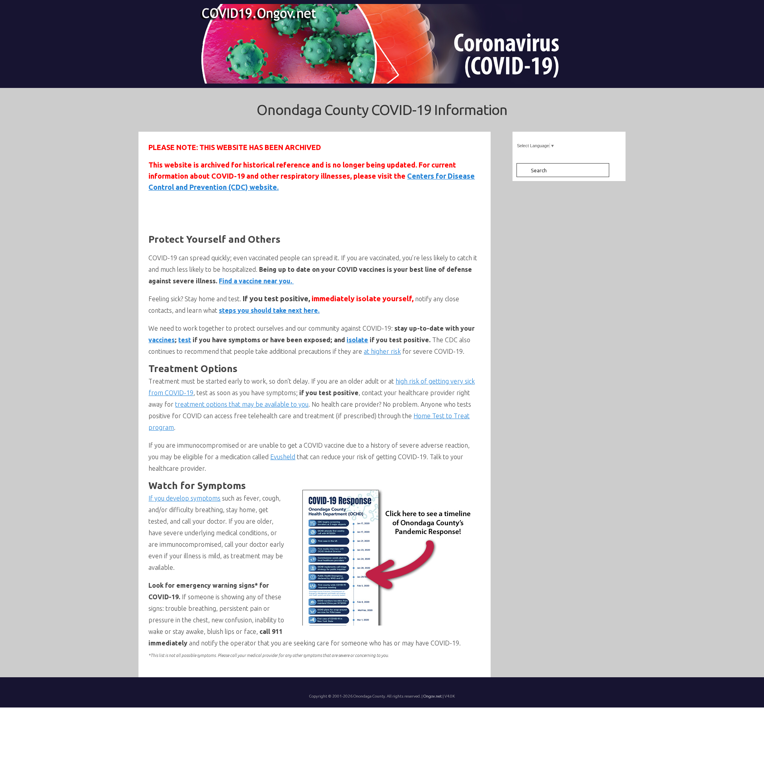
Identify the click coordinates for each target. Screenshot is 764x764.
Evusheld (282, 456)
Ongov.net (432, 696)
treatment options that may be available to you (241, 404)
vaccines (161, 339)
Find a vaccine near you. (256, 281)
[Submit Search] (522, 170)
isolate (357, 339)
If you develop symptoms (184, 498)
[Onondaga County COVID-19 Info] (382, 44)
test (184, 339)
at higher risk (382, 351)
